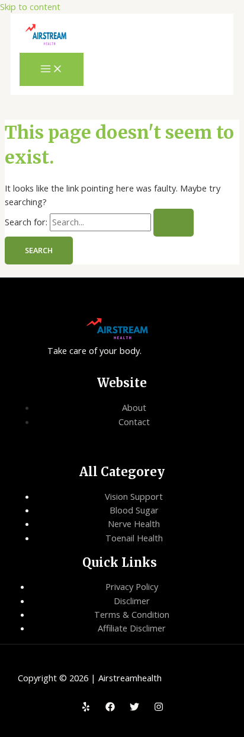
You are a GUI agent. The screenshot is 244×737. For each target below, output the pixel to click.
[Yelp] (86, 708)
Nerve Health (134, 523)
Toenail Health (134, 538)
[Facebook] (110, 708)
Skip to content (30, 6)
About (134, 407)
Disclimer (132, 601)
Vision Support (134, 496)
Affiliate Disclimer (132, 628)
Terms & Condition (131, 614)
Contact (134, 421)
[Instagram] (158, 708)
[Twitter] (134, 708)
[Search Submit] (173, 223)
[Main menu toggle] (52, 69)
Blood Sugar (134, 510)
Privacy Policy (131, 586)
